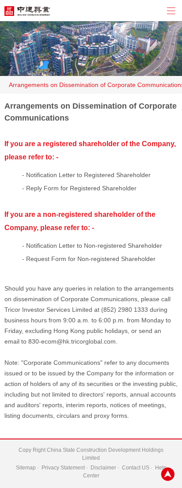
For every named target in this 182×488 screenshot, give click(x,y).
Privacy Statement (63, 468)
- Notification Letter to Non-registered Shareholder (92, 245)
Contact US (135, 468)
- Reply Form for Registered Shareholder (79, 188)
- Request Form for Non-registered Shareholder (88, 258)
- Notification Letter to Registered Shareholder (86, 174)
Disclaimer (103, 468)
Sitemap (26, 468)
